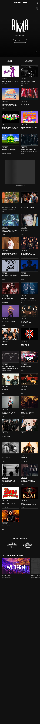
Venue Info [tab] (29, 61)
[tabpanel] (20, 298)
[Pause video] (36, 52)
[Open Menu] (37, 2)
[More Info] (37, 8)
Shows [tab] (9, 61)
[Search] (2, 2)
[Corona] (28, 545)
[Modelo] (12, 545)
